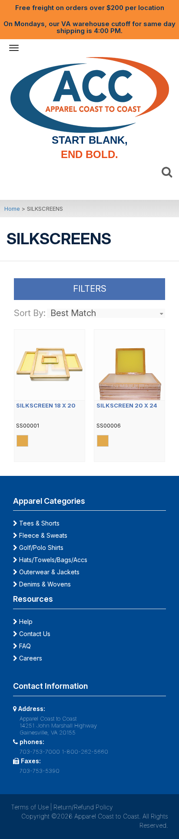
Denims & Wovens (44, 584)
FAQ (24, 646)
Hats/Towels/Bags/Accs (52, 559)
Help (25, 621)
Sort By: (30, 313)
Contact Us (33, 633)
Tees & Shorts (38, 523)
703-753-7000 (40, 751)
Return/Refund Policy (83, 807)
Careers (29, 658)
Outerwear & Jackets (48, 572)
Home (12, 208)
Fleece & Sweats (42, 535)
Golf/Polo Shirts (40, 547)
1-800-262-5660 (85, 751)
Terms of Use (30, 807)
